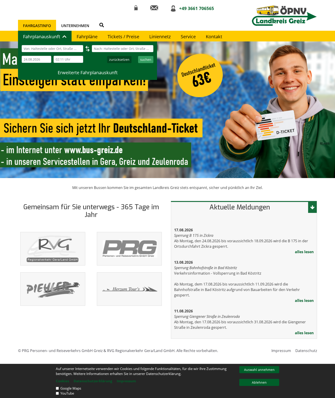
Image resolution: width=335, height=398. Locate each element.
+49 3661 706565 (196, 8)
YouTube (67, 393)
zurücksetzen (119, 59)
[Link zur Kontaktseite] (154, 7)
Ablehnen (259, 382)
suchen (145, 59)
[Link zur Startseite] (284, 15)
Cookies (62, 381)
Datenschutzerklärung (93, 381)
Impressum (281, 350)
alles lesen (304, 251)
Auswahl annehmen (259, 369)
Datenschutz (306, 350)
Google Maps (70, 388)
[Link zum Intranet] (136, 7)
